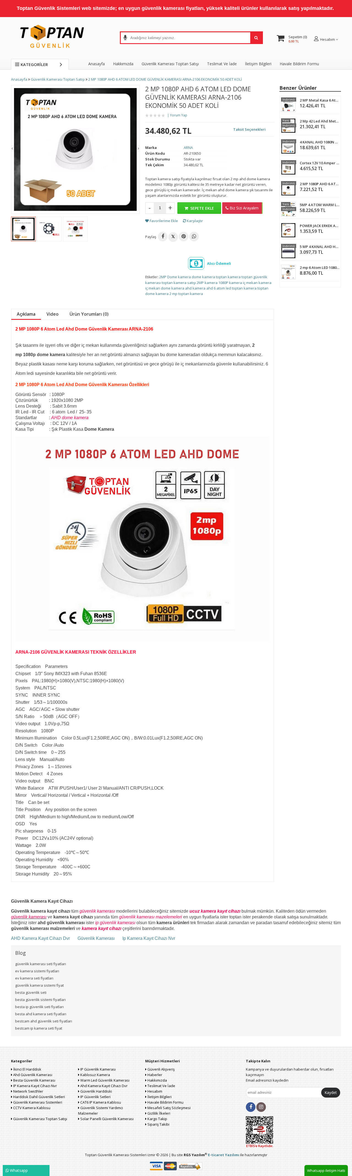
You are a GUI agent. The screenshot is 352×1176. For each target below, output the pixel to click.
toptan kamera (228, 276)
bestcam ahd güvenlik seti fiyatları (43, 1021)
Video (52, 314)
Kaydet (330, 1092)
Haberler (154, 1074)
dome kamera (203, 276)
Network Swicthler (27, 1091)
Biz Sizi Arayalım (243, 208)
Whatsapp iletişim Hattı (326, 1170)
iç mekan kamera (257, 282)
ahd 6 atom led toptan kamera (231, 288)
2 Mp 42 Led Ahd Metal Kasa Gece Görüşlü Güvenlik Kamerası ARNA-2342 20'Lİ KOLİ (319, 121)
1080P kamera (230, 282)
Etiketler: (151, 277)
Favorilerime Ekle (163, 220)
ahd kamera (195, 288)
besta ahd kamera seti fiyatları (40, 1013)
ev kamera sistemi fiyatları (37, 970)
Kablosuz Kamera (94, 1074)
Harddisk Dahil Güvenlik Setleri (38, 1096)
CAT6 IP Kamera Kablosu (100, 1102)
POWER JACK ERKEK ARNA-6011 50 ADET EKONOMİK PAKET (319, 225)
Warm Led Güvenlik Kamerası (104, 1080)
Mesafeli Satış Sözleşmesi (169, 1107)
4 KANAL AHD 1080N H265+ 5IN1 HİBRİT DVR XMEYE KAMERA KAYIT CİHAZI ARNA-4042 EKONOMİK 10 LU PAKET (319, 142)
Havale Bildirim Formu (299, 63)
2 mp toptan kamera (186, 293)
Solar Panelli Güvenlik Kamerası (106, 1118)
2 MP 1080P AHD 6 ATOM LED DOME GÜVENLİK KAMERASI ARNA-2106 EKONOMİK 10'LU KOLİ (319, 183)
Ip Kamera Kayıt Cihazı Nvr (148, 938)
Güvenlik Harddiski (95, 1091)
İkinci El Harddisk (26, 1069)
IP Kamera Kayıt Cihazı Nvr (34, 1085)
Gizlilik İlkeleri (158, 1113)
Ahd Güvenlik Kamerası (32, 1074)
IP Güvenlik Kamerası (97, 1069)
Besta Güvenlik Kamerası (33, 1080)
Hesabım (154, 1091)
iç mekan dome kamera (164, 288)
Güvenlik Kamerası (96, 938)
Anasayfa (96, 63)
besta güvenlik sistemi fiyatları (40, 999)
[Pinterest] (183, 236)
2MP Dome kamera (175, 276)
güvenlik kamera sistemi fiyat (39, 985)
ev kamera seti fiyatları (34, 978)
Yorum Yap (178, 115)
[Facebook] (162, 236)
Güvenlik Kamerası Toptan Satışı (39, 1118)
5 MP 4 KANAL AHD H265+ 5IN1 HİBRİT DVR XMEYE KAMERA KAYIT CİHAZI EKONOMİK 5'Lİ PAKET (319, 246)
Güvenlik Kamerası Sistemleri (37, 1102)
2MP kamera (207, 282)
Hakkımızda (123, 63)
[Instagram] (261, 1107)
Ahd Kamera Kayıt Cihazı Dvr (103, 1085)
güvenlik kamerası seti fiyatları (40, 963)
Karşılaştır (194, 220)
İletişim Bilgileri (258, 63)
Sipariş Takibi (158, 1124)
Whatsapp (18, 1170)
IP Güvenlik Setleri (95, 1096)
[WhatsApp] (194, 236)
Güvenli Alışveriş (161, 1069)
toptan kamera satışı (179, 282)
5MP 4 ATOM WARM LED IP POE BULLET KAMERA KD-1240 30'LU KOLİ (319, 204)
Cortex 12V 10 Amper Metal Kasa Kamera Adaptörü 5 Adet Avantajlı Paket (319, 162)
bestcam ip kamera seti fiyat (38, 1028)
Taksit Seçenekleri (249, 129)
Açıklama (26, 314)
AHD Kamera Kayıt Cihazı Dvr (41, 938)
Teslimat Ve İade (222, 63)
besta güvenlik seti (30, 992)
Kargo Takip (157, 1118)
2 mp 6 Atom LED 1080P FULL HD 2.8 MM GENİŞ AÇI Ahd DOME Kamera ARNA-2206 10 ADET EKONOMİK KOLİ (319, 267)
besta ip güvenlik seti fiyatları (39, 1006)
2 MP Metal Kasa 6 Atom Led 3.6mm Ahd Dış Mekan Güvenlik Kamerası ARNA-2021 (319, 100)
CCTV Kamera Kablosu (31, 1107)
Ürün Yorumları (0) (89, 314)
